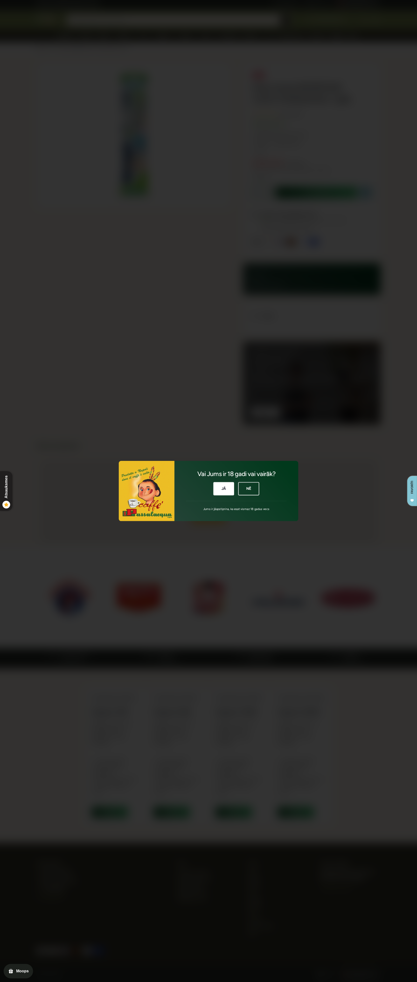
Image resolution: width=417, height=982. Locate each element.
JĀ (224, 488)
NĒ (248, 488)
